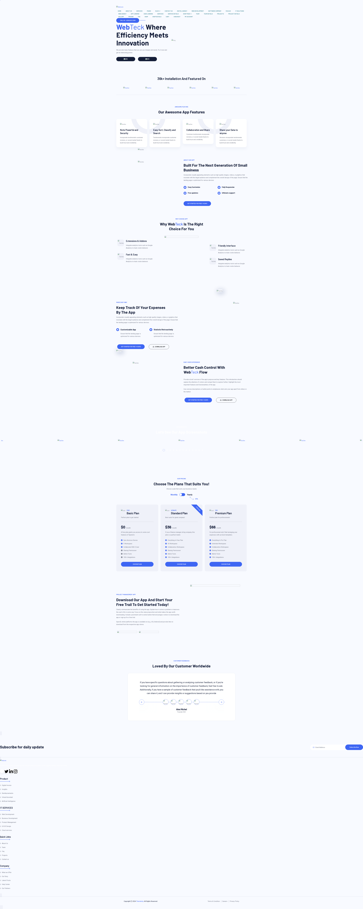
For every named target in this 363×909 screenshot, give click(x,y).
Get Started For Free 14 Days (197, 203)
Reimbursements (7, 793)
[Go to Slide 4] (170, 450)
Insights (4, 789)
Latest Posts (6, 880)
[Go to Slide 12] (196, 450)
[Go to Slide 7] (180, 450)
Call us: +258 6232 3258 (127, 20)
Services (139, 11)
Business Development (9, 818)
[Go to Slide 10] (189, 450)
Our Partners (6, 888)
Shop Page (186, 14)
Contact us (169, 11)
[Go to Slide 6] (176, 450)
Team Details (208, 14)
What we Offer (6, 872)
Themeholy (139, 901)
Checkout (177, 16)
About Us (129, 11)
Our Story (5, 876)
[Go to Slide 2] (163, 450)
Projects (220, 14)
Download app (160, 347)
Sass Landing (148, 14)
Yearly (189, 495)
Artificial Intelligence (8, 801)
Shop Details (156, 16)
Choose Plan (137, 564)
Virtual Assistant (7, 797)
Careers (224, 901)
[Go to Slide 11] (192, 450)
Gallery (121, 16)
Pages (149, 11)
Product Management (9, 822)
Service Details (173, 14)
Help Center (6, 884)
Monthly (174, 495)
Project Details (234, 14)
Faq (139, 16)
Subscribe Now (354, 747)
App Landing (135, 14)
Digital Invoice (6, 785)
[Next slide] (221, 702)
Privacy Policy (234, 901)
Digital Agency (182, 11)
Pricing (130, 16)
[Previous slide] (141, 702)
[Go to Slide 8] (183, 450)
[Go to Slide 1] (160, 450)
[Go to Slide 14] (202, 450)
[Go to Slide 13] (199, 450)
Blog (157, 11)
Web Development (198, 11)
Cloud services (7, 830)
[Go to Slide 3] (167, 450)
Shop (146, 16)
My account (189, 16)
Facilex (228, 11)
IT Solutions (239, 11)
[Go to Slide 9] (186, 450)
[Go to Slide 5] (173, 450)
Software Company (214, 11)
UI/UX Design (6, 826)
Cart (167, 16)
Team (197, 14)
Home (119, 11)
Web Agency (122, 14)
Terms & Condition (214, 901)
